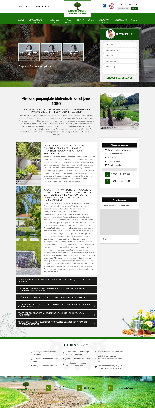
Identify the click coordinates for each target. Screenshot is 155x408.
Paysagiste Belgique (133, 20)
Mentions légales (88, 403)
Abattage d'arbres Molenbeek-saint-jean (45, 353)
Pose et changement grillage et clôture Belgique (36, 20)
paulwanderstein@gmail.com (125, 388)
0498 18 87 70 (24, 6)
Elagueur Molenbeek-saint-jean (110, 351)
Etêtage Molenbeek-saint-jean (45, 366)
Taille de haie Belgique (80, 20)
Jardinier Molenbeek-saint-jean (77, 358)
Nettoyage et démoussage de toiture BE (54, 20)
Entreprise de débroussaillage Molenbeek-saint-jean (77, 353)
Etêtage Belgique (91, 20)
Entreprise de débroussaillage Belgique (104, 20)
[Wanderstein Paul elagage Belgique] (77, 8)
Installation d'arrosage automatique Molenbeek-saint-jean (110, 359)
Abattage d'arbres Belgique (68, 20)
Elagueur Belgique (21, 20)
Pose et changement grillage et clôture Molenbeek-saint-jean (110, 367)
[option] (29, 52)
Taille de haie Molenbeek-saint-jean (45, 360)
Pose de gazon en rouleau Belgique (121, 20)
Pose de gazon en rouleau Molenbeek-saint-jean (75, 364)
